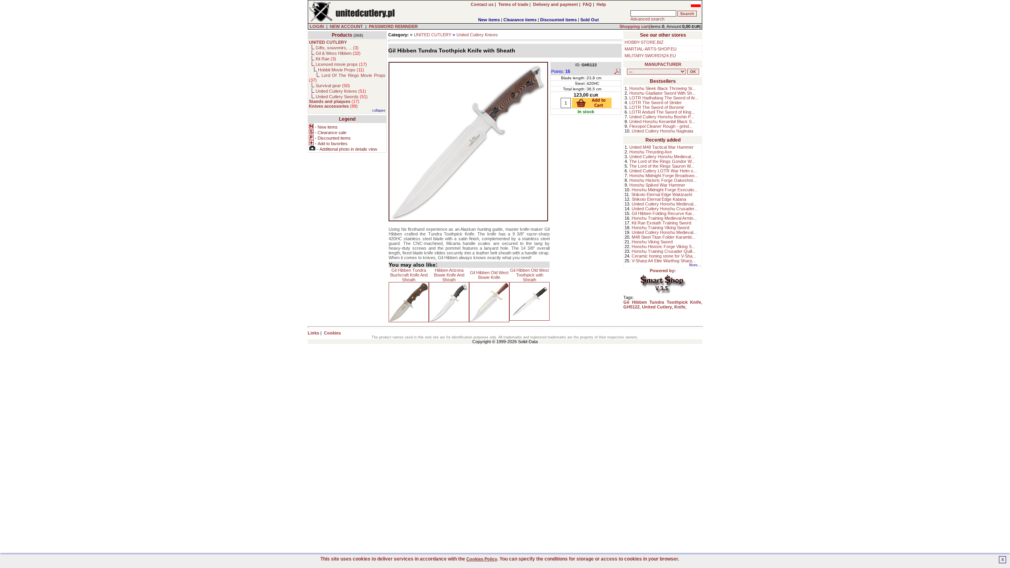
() (334, 101)
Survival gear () (333, 85)
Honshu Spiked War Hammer (657, 185)
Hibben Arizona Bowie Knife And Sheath (449, 275)
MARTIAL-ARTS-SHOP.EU (651, 49)
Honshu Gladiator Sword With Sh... (662, 93)
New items (489, 19)
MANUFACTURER (663, 64)
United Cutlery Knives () (341, 91)
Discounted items (558, 19)
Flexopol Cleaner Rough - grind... (660, 126)
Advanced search (647, 19)
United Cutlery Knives (477, 34)
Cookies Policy (481, 559)
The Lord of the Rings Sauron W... (661, 166)
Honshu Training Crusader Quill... (664, 251)
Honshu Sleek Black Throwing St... (662, 88)
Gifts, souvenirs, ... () (337, 47)
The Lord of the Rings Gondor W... (662, 161)
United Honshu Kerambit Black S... (662, 121)
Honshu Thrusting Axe (650, 151)
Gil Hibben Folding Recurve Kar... (663, 213)
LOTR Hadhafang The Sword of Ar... (663, 97)
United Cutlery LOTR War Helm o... (663, 170)
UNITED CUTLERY (432, 34)
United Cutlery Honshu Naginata (662, 131)
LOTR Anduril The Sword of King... (662, 112)
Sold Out (589, 19)
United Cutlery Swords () (342, 96)
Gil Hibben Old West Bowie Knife (489, 275)
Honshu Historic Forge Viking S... (663, 246)
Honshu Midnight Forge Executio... (665, 189)
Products (342, 35)
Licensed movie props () (341, 64)
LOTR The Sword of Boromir (656, 107)
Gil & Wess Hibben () (338, 53)
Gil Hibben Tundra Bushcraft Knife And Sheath (409, 275)
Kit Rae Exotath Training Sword (661, 222)
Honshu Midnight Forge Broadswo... (663, 175)
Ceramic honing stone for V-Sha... (664, 256)
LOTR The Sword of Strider (655, 102)
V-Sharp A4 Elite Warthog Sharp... (664, 260)
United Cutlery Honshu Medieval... (661, 156)
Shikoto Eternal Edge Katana (659, 199)
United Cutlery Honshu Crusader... (665, 208)
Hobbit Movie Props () (341, 69)
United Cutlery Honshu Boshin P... (661, 116)
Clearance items (520, 19)
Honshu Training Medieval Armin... (664, 218)
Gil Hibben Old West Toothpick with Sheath (529, 275)
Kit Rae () (326, 58)
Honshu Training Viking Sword (660, 227)
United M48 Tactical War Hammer (661, 147)
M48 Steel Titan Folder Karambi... (663, 237)
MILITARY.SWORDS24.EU (650, 55)
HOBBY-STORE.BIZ (644, 42)
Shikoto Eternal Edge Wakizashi (661, 194)
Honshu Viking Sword (652, 241)
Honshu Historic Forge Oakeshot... (662, 180)
